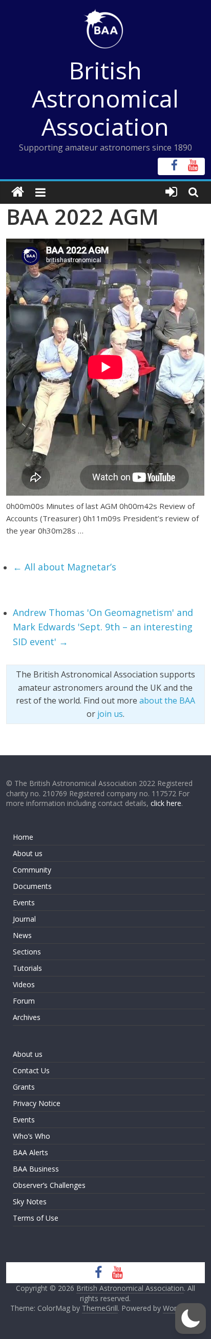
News (22, 935)
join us (110, 713)
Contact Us (31, 1070)
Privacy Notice (36, 1103)
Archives (26, 1017)
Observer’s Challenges (49, 1185)
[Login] (171, 192)
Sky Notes (30, 1201)
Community (32, 870)
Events (24, 902)
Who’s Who (31, 1136)
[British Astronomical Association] (17, 192)
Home (23, 837)
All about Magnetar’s (64, 567)
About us (28, 853)
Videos (24, 984)
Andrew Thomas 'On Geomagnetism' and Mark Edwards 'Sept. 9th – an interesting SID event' (103, 627)
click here (166, 803)
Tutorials (27, 968)
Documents (32, 886)
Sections (27, 952)
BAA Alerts (30, 1152)
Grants (24, 1087)
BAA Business (36, 1169)
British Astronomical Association (105, 98)
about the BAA (167, 700)
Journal (24, 919)
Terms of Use (35, 1218)
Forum (24, 1001)
